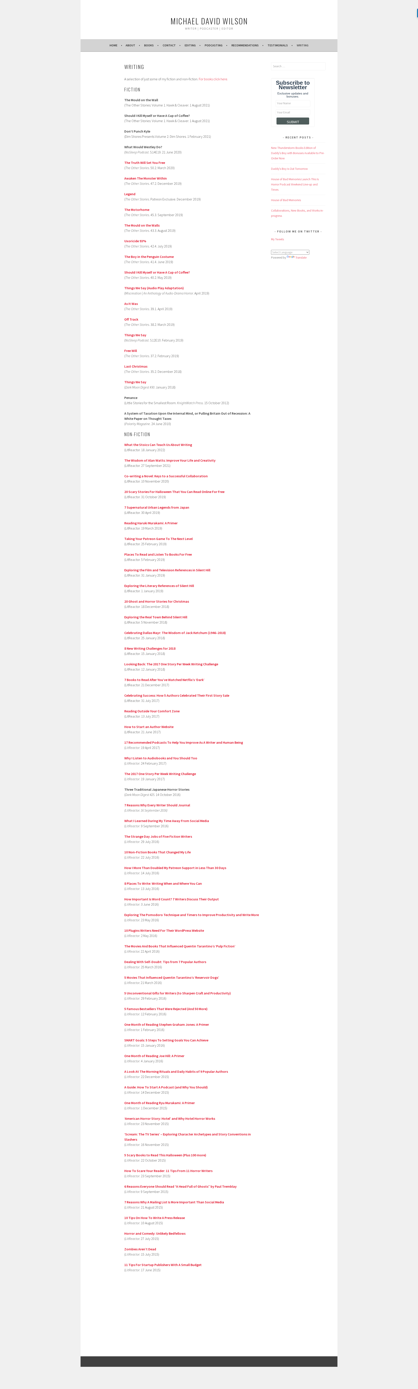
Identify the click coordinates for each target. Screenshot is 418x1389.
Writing (302, 45)
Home (113, 45)
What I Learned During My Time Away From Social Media (166, 821)
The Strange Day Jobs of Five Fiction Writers (158, 836)
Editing (190, 45)
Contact (169, 45)
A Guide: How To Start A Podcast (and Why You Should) (166, 1087)
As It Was (131, 303)
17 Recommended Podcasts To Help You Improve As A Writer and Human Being (183, 742)
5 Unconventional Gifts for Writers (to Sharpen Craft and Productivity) (177, 993)
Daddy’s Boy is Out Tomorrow (289, 169)
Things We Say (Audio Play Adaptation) (154, 288)
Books (149, 45)
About (130, 45)
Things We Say (135, 382)
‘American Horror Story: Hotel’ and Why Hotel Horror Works (169, 1118)
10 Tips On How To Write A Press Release (154, 1218)
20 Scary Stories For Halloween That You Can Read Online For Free (174, 491)
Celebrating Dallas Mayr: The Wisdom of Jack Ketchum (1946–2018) (175, 633)
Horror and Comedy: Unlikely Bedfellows (154, 1233)
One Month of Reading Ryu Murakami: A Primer (159, 1103)
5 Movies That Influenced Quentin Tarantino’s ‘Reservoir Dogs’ (171, 977)
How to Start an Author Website (149, 727)
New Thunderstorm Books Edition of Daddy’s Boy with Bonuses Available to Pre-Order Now (297, 153)
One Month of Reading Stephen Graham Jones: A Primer (166, 1024)
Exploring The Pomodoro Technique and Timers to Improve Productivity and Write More (191, 915)
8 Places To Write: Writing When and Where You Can (163, 883)
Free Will (131, 350)
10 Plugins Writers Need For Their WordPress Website (164, 930)
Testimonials (278, 45)
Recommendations (245, 45)
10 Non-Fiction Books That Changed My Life (157, 852)
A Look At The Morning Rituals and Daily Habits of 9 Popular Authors (176, 1071)
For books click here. (213, 79)
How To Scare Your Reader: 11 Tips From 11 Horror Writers (168, 1171)
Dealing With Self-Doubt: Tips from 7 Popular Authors (165, 962)
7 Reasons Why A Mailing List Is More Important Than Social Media (174, 1202)
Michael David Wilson (209, 21)
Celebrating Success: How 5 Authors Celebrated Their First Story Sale (176, 695)
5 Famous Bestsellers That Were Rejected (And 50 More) (165, 1009)
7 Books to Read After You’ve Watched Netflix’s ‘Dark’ (164, 680)
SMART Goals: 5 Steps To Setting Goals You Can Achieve (166, 1040)
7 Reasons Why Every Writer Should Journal (157, 805)
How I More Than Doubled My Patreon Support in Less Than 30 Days (175, 868)
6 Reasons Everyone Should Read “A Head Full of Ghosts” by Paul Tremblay (180, 1186)
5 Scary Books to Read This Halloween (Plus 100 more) (165, 1155)
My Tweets (277, 239)
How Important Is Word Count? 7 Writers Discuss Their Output (171, 899)
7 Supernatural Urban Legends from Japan (156, 507)
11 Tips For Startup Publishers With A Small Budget (163, 1265)
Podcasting (213, 45)
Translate (301, 257)
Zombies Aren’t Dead (140, 1249)
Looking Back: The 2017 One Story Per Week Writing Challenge (171, 664)
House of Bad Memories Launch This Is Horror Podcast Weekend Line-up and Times (295, 184)
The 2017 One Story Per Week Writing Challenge (160, 774)
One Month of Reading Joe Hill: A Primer (154, 1056)
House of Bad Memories (286, 200)
